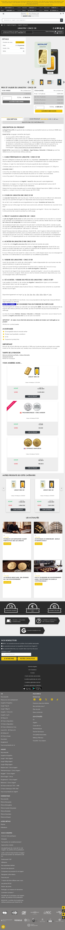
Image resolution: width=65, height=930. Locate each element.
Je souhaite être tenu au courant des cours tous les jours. (20, 648)
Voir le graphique (20, 42)
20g (31, 294)
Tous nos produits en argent (9, 791)
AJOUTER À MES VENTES (16, 102)
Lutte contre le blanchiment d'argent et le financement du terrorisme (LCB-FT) (12, 854)
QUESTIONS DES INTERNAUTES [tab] (33, 122)
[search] (61, 20)
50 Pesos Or (4, 718)
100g (37, 294)
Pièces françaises (6, 802)
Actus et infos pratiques (8, 836)
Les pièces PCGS (6, 883)
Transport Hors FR (8, 356)
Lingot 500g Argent (6, 761)
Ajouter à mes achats (48, 111)
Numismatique (37, 728)
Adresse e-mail (5, 651)
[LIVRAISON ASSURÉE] (11, 608)
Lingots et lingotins (11, 25)
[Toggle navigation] (3, 13)
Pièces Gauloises (6, 814)
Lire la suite (7, 543)
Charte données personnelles (32, 676)
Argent (35, 722)
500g (44, 294)
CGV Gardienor (32, 669)
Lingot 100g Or (5, 709)
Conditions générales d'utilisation (32, 685)
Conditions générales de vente (32, 679)
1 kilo (50, 294)
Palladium (4, 827)
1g (23, 294)
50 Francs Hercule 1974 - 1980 (10, 785)
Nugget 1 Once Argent (8, 773)
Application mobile (7, 845)
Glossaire (4, 839)
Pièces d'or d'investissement (9, 700)
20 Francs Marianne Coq (8, 727)
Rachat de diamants (7, 868)
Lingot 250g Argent (6, 764)
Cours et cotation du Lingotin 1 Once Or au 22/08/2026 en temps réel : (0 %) (14, 32)
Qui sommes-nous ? (39, 706)
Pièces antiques (6, 817)
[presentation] (4, 488)
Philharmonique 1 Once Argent (10, 770)
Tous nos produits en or (8, 745)
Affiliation (4, 862)
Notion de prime (6, 886)
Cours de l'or (37, 725)
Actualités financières (39, 734)
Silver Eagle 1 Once (7, 776)
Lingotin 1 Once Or (6, 712)
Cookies (32, 672)
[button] (60, 13)
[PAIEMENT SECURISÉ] (54, 608)
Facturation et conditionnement (11, 842)
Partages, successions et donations (12, 889)
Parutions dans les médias (41, 703)
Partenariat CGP (6, 859)
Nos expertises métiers (8, 865)
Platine (3, 824)
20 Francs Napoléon (7, 721)
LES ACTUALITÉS (32, 518)
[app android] (37, 689)
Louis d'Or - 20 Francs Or (8, 730)
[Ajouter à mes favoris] (58, 28)
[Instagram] (40, 700)
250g (41, 294)
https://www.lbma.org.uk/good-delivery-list (28, 147)
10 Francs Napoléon (7, 724)
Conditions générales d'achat (32, 682)
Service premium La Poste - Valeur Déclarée (16, 355)
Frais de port (5, 877)
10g (28, 294)
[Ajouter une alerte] (53, 28)
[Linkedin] (52, 700)
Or (4, 25)
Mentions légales (32, 666)
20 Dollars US (5, 733)
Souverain (4, 739)
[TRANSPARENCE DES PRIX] (32, 608)
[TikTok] (58, 700)
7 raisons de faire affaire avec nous (12, 880)
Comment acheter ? (7, 892)
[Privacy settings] (3, 927)
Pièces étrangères (6, 805)
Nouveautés (4, 697)
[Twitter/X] (46, 700)
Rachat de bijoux (38, 731)
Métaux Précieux (38, 737)
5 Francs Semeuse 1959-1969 (9, 788)
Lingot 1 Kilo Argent (7, 758)
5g (25, 294)
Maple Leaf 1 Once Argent (9, 767)
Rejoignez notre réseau (8, 874)
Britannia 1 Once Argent (8, 782)
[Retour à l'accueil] (29, 13)
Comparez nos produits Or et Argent (12, 871)
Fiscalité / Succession (39, 740)
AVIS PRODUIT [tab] (44, 119)
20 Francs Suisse (5, 736)
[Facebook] (34, 700)
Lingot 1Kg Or (5, 706)
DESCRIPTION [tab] (12, 119)
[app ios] (27, 688)
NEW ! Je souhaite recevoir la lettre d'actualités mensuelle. (21, 643)
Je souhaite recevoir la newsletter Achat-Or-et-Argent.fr (20, 646)
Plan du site (36, 709)
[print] (63, 28)
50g (34, 294)
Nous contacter (37, 712)
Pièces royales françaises (8, 808)
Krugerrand (4, 742)
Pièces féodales (5, 811)
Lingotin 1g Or (5, 715)
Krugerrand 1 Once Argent (9, 779)
